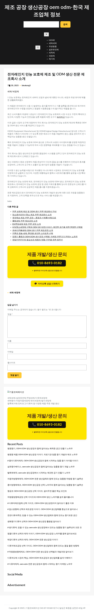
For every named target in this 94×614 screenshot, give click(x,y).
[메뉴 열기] (37, 47)
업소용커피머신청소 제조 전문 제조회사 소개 (32, 215)
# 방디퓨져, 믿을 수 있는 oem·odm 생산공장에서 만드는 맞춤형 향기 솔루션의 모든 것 (44, 528)
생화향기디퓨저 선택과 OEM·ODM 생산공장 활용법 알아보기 (34, 522)
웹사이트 (11, 363)
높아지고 (61, 117)
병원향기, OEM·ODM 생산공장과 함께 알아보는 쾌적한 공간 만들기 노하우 (40, 449)
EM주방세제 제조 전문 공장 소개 (26, 224)
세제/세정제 (13, 91)
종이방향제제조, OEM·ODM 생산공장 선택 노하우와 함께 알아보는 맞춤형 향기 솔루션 (45, 485)
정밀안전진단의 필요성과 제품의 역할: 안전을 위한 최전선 (37, 240)
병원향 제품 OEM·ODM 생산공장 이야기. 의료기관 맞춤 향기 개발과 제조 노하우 (42, 455)
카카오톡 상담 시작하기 (49, 284)
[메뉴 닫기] (46, 34)
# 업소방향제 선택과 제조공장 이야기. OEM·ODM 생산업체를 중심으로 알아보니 (42, 509)
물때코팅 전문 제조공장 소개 (24, 221)
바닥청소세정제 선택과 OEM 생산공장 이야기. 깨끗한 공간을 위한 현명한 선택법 (47, 227)
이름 (9, 341)
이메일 (10, 352)
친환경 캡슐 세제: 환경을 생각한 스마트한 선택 (32, 233)
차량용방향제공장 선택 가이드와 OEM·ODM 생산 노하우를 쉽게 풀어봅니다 (40, 497)
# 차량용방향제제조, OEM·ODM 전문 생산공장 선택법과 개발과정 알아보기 (40, 552)
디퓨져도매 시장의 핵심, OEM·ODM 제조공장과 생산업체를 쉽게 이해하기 (39, 558)
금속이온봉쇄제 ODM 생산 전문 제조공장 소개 (32, 230)
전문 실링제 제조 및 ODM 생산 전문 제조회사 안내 (34, 212)
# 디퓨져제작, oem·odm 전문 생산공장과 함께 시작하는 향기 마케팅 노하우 (39, 564)
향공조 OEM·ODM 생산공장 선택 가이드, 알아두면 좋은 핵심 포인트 (37, 491)
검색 (65, 24)
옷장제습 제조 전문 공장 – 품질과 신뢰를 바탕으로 (34, 218)
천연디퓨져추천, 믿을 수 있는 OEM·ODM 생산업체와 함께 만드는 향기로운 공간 (42, 515)
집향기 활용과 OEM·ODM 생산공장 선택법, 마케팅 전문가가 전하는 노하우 (45, 237)
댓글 (10, 314)
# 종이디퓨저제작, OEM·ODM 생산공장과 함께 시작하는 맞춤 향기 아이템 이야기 (42, 461)
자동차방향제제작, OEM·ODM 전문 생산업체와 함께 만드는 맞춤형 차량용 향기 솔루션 (45, 479)
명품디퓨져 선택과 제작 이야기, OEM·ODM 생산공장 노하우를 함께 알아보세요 (42, 534)
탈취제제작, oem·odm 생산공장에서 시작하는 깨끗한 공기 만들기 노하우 (38, 473)
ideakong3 (26, 85)
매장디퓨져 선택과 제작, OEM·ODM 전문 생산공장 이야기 (32, 540)
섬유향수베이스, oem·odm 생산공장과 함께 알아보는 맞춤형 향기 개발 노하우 (41, 467)
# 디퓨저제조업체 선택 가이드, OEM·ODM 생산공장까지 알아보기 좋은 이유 (40, 503)
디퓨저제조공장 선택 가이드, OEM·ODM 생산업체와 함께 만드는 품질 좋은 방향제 (43, 546)
